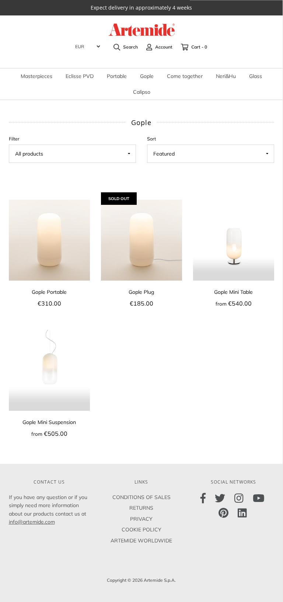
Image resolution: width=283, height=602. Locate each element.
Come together (185, 76)
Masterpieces (36, 76)
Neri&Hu (226, 76)
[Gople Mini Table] (233, 239)
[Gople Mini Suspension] (49, 369)
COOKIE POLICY (141, 529)
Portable (117, 76)
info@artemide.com (32, 522)
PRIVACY (141, 519)
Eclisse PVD (80, 76)
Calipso (141, 92)
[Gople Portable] (49, 239)
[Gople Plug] (141, 239)
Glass (255, 76)
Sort (151, 139)
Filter (14, 139)
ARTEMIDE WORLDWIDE (141, 540)
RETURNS (141, 508)
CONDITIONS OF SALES (141, 497)
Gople (147, 76)
